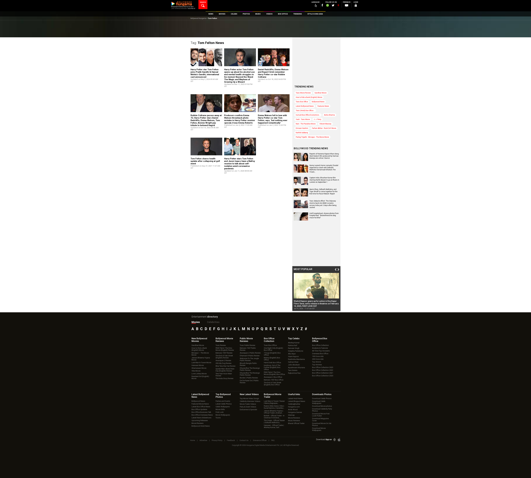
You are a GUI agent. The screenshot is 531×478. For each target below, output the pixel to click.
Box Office (269, 339)
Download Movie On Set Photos (321, 424)
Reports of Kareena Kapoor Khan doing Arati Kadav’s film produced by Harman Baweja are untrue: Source (324, 156)
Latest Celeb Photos (224, 404)
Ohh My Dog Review (223, 363)
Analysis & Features (320, 348)
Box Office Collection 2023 (322, 367)
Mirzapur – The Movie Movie (200, 354)
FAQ (272, 440)
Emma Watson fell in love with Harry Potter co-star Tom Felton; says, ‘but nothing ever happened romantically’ (272, 119)
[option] (316, 291)
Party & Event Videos (248, 407)
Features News (323, 106)
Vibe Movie (196, 371)
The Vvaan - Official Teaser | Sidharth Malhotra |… (274, 421)
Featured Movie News (200, 404)
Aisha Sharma (329, 115)
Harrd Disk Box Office (272, 363)
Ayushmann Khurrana (296, 367)
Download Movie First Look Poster (321, 415)
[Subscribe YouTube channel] (338, 5)
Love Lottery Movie (199, 374)
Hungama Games (295, 412)
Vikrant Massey (325, 124)
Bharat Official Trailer (296, 423)
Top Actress (317, 365)
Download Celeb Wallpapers (318, 402)
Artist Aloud (293, 409)
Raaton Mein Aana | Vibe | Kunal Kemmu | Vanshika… (274, 407)
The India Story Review (224, 378)
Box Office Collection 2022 (322, 370)
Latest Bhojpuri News (296, 401)
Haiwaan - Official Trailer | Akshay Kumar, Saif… (274, 426)
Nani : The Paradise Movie (306, 124)
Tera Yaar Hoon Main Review (224, 375)
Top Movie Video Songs (249, 398)
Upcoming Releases (200, 420)
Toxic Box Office (302, 102)
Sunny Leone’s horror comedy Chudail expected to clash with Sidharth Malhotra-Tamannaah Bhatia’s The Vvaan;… (323, 168)
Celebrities (213, 322)
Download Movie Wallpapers (319, 429)
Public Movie (246, 339)
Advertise (203, 440)
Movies (196, 322)
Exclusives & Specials (248, 409)
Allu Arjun (292, 354)
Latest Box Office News (201, 407)
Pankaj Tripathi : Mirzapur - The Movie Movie (312, 137)
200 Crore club (318, 359)
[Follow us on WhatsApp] (327, 5)
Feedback (231, 440)
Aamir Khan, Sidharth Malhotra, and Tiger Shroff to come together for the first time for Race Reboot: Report (323, 191)
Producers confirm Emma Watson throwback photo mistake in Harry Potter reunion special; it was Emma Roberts (239, 119)
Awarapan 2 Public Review (250, 353)
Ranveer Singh (293, 348)
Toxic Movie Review (303, 93)
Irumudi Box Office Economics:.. (308, 115)
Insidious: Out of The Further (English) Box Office (272, 367)
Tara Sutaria (292, 370)
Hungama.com (294, 407)
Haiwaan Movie (198, 365)
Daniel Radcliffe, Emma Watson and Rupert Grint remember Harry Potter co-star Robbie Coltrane (273, 73)
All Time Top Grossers (321, 351)
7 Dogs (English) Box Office (272, 354)
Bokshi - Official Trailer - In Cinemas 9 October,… (274, 417)
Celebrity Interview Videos (250, 401)
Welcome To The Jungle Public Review (249, 359)
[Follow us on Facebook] (322, 5)
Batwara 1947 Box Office (273, 380)
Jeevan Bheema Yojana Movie (201, 359)
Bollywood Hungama (198, 18)
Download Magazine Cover (320, 419)
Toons (218, 418)
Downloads (321, 394)
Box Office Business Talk (201, 412)
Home (192, 440)
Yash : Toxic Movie (303, 119)
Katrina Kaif (292, 345)
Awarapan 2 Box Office (273, 377)
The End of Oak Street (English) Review (224, 357)
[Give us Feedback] (346, 5)
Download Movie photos (322, 406)
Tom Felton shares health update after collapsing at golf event (205, 161)
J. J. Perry (317, 119)
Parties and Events (223, 401)
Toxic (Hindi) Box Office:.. (305, 111)
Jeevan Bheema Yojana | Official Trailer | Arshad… (273, 412)
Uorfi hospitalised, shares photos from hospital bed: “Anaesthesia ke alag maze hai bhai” (324, 215)
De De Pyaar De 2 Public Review (249, 381)
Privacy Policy (217, 440)
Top (294, 338)
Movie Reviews (197, 423)
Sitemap (291, 415)
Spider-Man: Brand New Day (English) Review (225, 370)
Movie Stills (220, 409)
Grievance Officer (260, 440)
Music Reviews (294, 421)
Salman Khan (293, 362)
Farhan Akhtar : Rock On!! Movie (324, 128)
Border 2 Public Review (249, 378)
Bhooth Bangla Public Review (248, 364)
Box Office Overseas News (202, 415)
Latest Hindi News (295, 398)
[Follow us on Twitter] (333, 5)
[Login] (356, 6)
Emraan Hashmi (302, 128)
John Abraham (294, 365)
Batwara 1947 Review (224, 353)
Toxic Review (221, 345)
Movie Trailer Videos (248, 404)
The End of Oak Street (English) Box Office (272, 384)
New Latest (249, 394)
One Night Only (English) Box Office (273, 349)
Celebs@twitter (294, 404)
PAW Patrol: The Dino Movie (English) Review (225, 349)
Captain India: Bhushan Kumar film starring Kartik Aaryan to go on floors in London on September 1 (324, 180)
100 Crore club (318, 356)
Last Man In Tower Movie (201, 363)
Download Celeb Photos (321, 398)
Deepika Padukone (295, 351)
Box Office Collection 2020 (322, 376)
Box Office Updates (199, 409)
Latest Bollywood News (305, 106)
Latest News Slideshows (201, 418)
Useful (294, 394)
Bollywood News (318, 102)
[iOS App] (339, 439)
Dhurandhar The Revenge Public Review (250, 369)
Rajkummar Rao (294, 373)
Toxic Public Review (247, 345)
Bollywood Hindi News (201, 426)
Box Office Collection (320, 345)
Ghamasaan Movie (199, 368)
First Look (220, 412)
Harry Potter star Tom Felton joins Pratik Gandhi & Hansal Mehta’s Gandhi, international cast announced (205, 73)
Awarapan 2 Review (223, 360)
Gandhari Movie (320, 93)
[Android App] (334, 439)
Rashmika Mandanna (296, 359)
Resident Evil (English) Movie (200, 377)
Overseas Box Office (320, 354)
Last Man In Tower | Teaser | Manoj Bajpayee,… (274, 402)
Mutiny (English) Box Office (272, 359)
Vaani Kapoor (293, 356)
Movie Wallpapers (223, 415)
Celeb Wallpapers (223, 407)
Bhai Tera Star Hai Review (225, 366)
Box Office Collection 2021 (322, 373)
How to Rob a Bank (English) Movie (309, 97)
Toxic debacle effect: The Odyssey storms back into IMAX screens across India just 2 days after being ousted (322, 204)
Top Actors (316, 362)
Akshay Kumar (294, 343)
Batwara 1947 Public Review (248, 349)
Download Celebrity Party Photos (322, 410)
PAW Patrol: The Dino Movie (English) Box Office (274, 373)
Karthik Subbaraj (302, 133)
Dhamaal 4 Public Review (250, 356)
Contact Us (244, 440)
